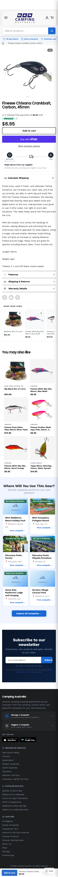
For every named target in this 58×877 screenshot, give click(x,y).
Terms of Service (30, 672)
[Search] (51, 30)
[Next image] (51, 73)
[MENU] (5, 18)
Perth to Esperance (11, 802)
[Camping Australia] (25, 18)
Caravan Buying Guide (13, 840)
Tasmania (6, 771)
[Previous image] (5, 73)
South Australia (9, 768)
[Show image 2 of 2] (29, 96)
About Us (6, 844)
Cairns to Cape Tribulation (15, 798)
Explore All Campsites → (29, 613)
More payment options (29, 146)
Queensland (8, 760)
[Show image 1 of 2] (27, 96)
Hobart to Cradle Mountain (15, 809)
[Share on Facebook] (4, 297)
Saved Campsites (10, 825)
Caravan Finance (10, 836)
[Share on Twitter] (11, 297)
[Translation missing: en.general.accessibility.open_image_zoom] (28, 73)
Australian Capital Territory (15, 779)
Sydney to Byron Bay (12, 791)
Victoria (6, 756)
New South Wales (10, 752)
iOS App (6, 851)
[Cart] (52, 18)
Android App (8, 855)
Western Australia (10, 764)
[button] (9, 157)
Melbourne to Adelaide (13, 794)
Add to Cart (9, 873)
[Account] (47, 18)
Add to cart (19, 313)
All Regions (7, 821)
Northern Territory (11, 775)
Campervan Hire (10, 829)
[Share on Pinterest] (17, 297)
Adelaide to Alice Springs (14, 806)
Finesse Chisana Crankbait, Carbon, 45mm (25, 43)
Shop (4, 848)
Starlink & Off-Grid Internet (15, 832)
